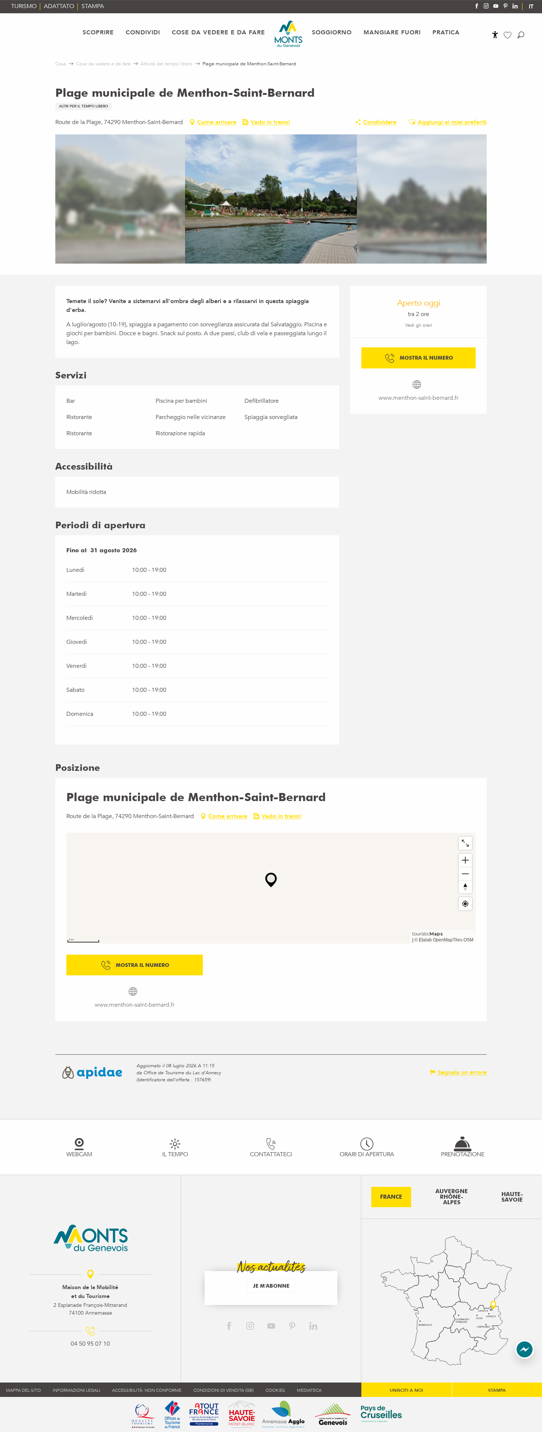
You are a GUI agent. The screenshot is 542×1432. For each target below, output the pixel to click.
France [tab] (391, 1197)
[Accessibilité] (495, 34)
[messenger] (524, 1357)
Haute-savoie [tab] (512, 1197)
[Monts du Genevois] (288, 34)
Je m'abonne (271, 1285)
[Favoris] (508, 35)
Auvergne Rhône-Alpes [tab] (451, 1197)
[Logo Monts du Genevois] (90, 1237)
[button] (520, 34)
